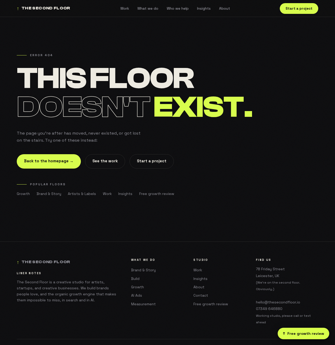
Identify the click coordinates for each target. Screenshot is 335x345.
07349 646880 (269, 308)
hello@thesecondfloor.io (278, 302)
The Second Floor (43, 8)
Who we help (178, 8)
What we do (147, 8)
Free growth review (156, 193)
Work (124, 8)
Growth (23, 193)
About (224, 8)
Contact (200, 295)
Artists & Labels (82, 193)
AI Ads (136, 295)
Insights (204, 8)
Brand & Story (49, 193)
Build (135, 278)
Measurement (143, 304)
